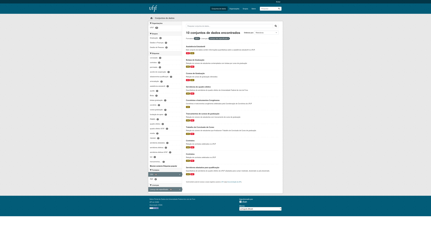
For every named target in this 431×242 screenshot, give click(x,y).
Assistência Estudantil (195, 46)
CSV (192, 53)
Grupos (245, 9)
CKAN (243, 202)
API (222, 182)
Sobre (254, 9)
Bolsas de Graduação (195, 60)
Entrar (278, 2)
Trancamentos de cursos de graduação (202, 113)
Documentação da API (234, 182)
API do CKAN (154, 202)
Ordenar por (248, 32)
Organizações (234, 9)
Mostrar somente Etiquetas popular (163, 166)
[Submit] (279, 9)
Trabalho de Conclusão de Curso (200, 127)
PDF (188, 53)
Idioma (241, 206)
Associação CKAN (156, 205)
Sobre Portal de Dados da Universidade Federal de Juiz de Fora (172, 199)
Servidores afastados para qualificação (202, 167)
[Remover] (198, 38)
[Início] (151, 18)
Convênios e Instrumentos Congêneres (203, 100)
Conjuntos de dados (219, 9)
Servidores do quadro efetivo (198, 86)
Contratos (190, 140)
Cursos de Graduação (195, 73)
